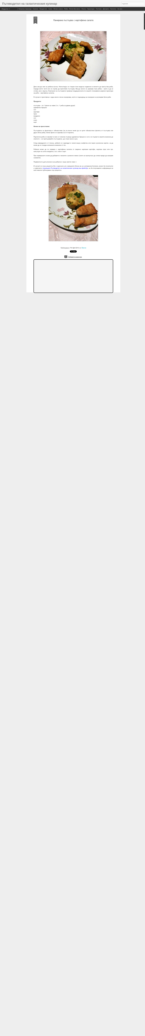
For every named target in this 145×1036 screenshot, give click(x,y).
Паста (84, 9)
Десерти (106, 9)
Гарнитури (90, 9)
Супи (50, 9)
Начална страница (24, 9)
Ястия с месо (58, 9)
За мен (119, 9)
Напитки (113, 9)
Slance (84, 248)
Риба (66, 9)
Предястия (43, 9)
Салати (35, 9)
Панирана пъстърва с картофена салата (73, 20)
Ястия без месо (74, 9)
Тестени (98, 9)
